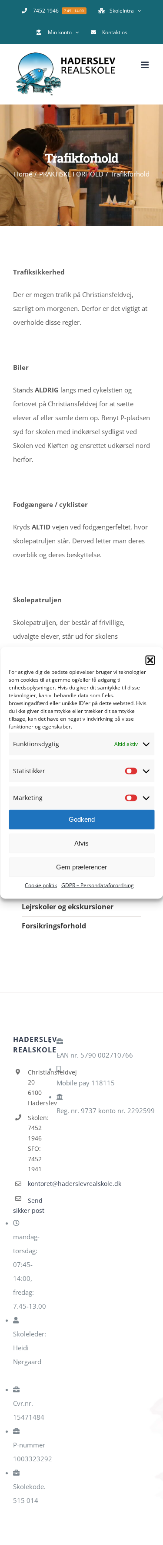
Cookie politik (41, 884)
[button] (150, 660)
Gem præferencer (81, 867)
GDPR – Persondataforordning (97, 884)
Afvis (81, 843)
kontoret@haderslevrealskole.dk (39, 1183)
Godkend (82, 819)
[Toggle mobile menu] (145, 64)
